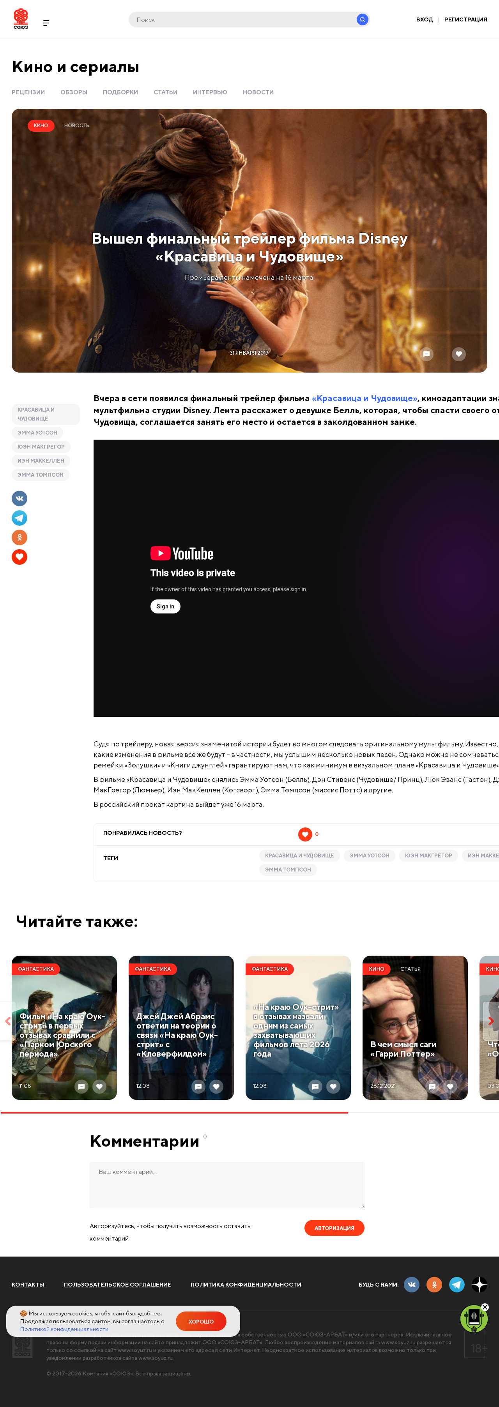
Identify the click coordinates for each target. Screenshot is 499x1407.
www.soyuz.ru (398, 1342)
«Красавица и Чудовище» (365, 398)
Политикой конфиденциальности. (65, 1329)
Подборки (120, 92)
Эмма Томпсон (41, 475)
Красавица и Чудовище (36, 414)
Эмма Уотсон (37, 433)
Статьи (165, 92)
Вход (424, 19)
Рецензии (28, 92)
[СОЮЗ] (22, 1344)
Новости (258, 92)
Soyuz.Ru (21, 18)
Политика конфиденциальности (246, 1285)
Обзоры (73, 92)
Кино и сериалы (76, 66)
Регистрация (465, 19)
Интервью (210, 92)
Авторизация (334, 1228)
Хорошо (201, 1322)
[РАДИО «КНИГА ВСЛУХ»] (474, 1318)
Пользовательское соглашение (117, 1285)
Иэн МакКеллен (41, 461)
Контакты (28, 1285)
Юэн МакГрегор (41, 447)
